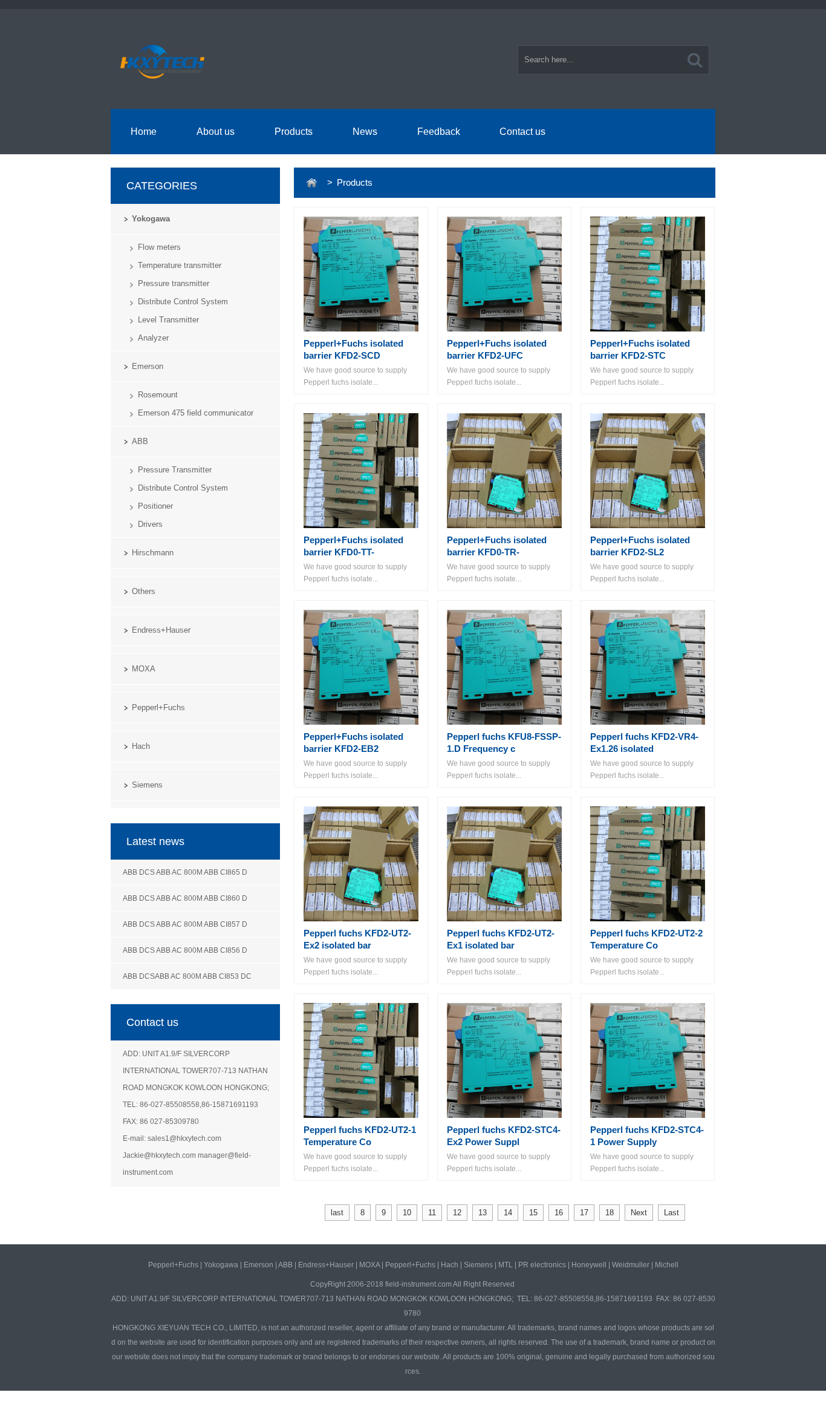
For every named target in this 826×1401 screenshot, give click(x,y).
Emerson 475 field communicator (195, 412)
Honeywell (588, 1265)
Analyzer (153, 337)
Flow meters (159, 247)
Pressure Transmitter (175, 469)
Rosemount (158, 394)
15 (533, 1212)
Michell (666, 1265)
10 (407, 1212)
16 (558, 1212)
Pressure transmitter (173, 283)
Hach (141, 746)
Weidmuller (630, 1265)
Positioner (155, 506)
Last (671, 1212)
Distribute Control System (183, 301)
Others (143, 591)
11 (432, 1212)
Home (144, 131)
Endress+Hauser (161, 630)
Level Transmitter (168, 319)
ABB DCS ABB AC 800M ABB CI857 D (185, 924)
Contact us (522, 131)
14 (508, 1212)
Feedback (438, 131)
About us (216, 131)
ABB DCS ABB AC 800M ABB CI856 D (185, 950)
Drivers (150, 524)
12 (457, 1212)
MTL (505, 1265)
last (337, 1212)
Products (294, 131)
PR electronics (542, 1265)
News (365, 131)
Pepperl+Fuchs (158, 707)
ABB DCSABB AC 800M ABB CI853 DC (187, 976)
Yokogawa (151, 218)
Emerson (147, 366)
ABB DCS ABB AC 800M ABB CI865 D (185, 872)
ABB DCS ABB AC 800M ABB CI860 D (185, 898)
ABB (140, 441)
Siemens (147, 784)
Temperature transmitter (179, 265)
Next (639, 1212)
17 (584, 1212)
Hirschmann (153, 552)
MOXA (143, 668)
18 (609, 1212)
